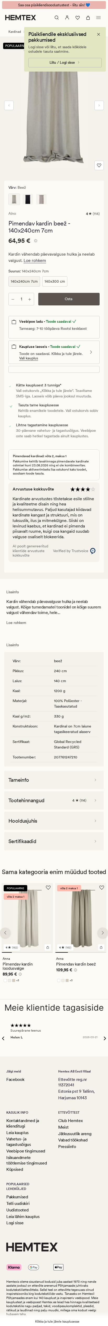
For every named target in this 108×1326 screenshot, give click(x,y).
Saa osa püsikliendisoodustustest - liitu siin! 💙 (54, 5)
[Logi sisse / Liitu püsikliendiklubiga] (67, 17)
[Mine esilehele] (20, 17)
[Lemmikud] (77, 17)
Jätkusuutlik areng (74, 1133)
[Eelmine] (9, 105)
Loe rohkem (35, 260)
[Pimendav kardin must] (28, 199)
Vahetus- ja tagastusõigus (18, 1141)
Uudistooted (17, 1210)
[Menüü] (98, 17)
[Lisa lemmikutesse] (99, 165)
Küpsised (14, 1169)
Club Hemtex (70, 1120)
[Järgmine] (99, 105)
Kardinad (14, 32)
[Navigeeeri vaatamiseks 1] (7, 952)
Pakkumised (17, 1196)
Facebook (15, 1079)
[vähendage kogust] (13, 299)
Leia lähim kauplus (22, 1216)
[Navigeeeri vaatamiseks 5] (48, 952)
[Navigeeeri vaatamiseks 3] (27, 952)
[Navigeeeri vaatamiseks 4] (38, 952)
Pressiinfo (67, 1146)
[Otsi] (56, 17)
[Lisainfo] (35, 241)
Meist (63, 1127)
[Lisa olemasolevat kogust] (30, 299)
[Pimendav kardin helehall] (41, 199)
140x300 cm (55, 281)
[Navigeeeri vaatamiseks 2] (17, 952)
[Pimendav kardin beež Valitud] (14, 199)
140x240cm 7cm (24, 281)
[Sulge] (98, 34)
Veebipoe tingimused (25, 1151)
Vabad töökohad (73, 1140)
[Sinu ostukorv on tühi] (88, 17)
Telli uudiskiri (17, 1203)
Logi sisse (15, 1222)
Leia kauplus (17, 1132)
